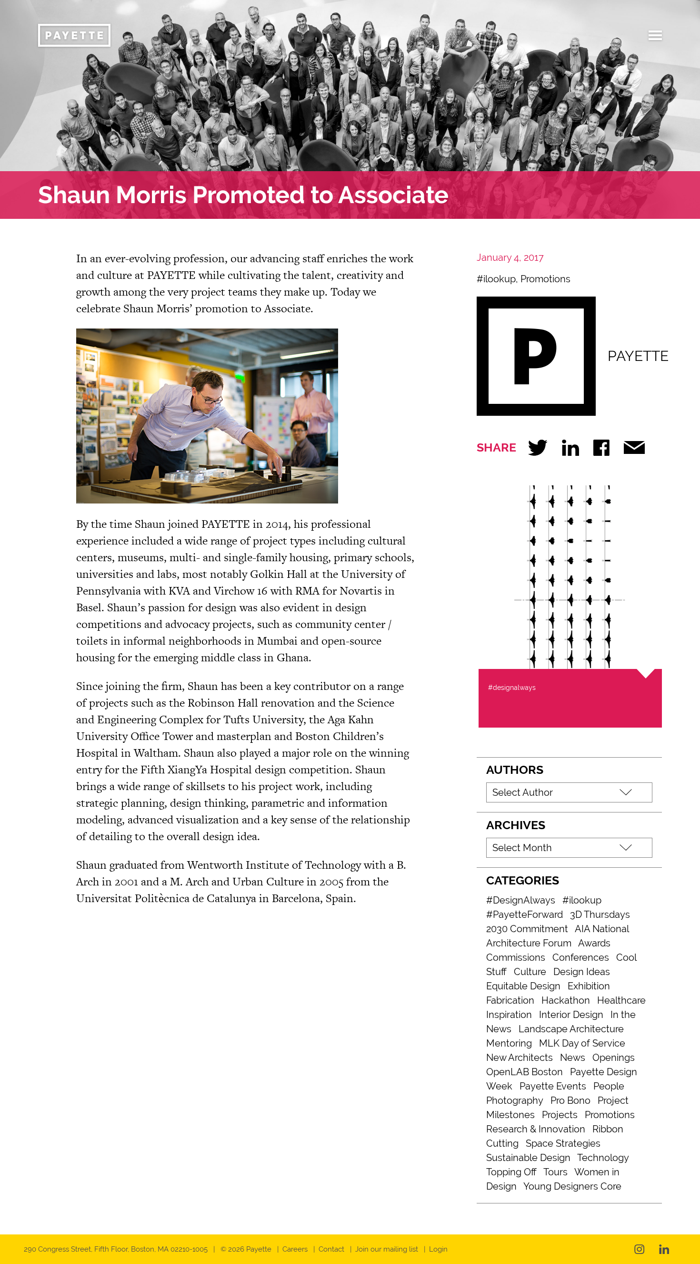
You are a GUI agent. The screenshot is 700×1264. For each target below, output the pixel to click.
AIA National (602, 929)
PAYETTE (638, 356)
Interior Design (571, 1014)
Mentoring (509, 1043)
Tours (555, 1172)
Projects (560, 1114)
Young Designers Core (572, 1186)
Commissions (515, 957)
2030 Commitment (527, 929)
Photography (514, 1100)
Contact (331, 1249)
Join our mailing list (386, 1249)
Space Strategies (563, 1143)
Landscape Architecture (571, 1029)
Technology (603, 1157)
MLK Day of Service (582, 1043)
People (608, 1086)
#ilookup (496, 279)
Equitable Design (523, 986)
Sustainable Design (528, 1157)
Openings (613, 1057)
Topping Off (511, 1172)
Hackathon (565, 1000)
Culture (530, 971)
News (572, 1057)
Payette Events (553, 1086)
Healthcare (621, 1000)
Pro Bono (570, 1100)
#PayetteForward (524, 914)
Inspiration (509, 1014)
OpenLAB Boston (524, 1072)
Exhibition (589, 986)
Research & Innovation (535, 1129)
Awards (594, 943)
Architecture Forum (528, 943)
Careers (295, 1249)
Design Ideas (581, 971)
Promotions (545, 279)
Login (438, 1249)
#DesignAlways (520, 900)
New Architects (519, 1057)
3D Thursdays (600, 914)
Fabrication (510, 1000)
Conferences (580, 957)
